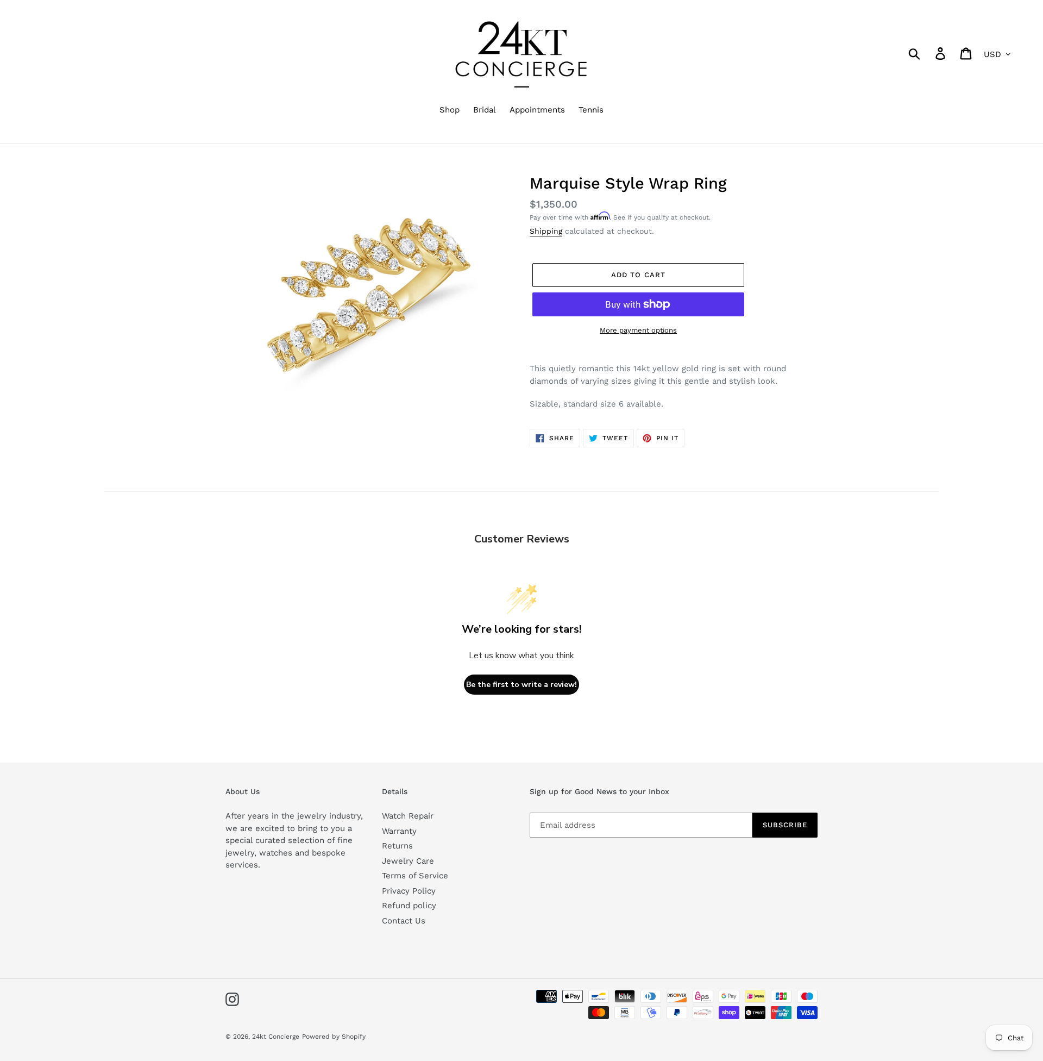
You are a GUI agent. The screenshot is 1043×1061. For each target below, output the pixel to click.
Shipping (546, 231)
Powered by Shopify (334, 1036)
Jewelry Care (408, 861)
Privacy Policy (409, 891)
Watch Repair (407, 816)
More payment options (638, 330)
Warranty (399, 831)
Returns (397, 846)
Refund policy (409, 905)
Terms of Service (415, 876)
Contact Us (403, 921)
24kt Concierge (275, 1036)
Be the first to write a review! (521, 684)
